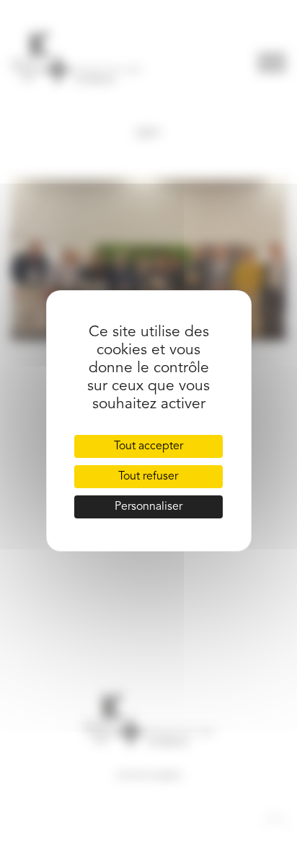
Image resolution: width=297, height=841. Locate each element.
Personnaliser (148, 507)
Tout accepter (148, 446)
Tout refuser (148, 476)
